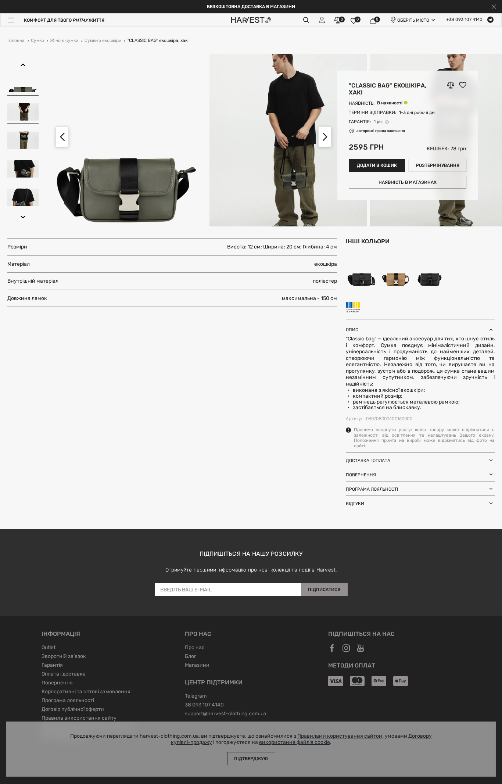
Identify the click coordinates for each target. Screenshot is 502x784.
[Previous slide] (62, 136)
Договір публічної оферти (73, 709)
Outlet (48, 648)
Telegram (196, 696)
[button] (23, 65)
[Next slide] (324, 136)
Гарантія (52, 665)
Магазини (197, 665)
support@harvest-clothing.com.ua (225, 714)
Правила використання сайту (79, 718)
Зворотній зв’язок (64, 657)
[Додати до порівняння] (451, 85)
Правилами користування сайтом (340, 736)
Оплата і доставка (64, 674)
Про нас (195, 648)
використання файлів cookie (294, 742)
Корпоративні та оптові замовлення (86, 692)
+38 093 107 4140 (464, 20)
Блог (190, 657)
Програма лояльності (68, 701)
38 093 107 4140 (204, 705)
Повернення (57, 683)
